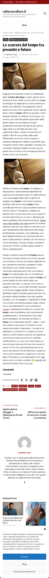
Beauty (14, 386)
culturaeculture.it (14, 11)
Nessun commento (30, 54)
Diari (11, 33)
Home (5, 33)
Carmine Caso (11, 54)
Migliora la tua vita (22, 33)
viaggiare (22, 390)
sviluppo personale (10, 390)
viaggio (6, 309)
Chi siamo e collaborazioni (26, 2)
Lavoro (30, 386)
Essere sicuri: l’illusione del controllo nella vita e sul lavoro (13, 520)
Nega (24, 564)
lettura (38, 386)
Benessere (22, 386)
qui (31, 363)
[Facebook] (24, 482)
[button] (45, 529)
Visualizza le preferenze (24, 571)
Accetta (24, 556)
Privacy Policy (8, 2)
